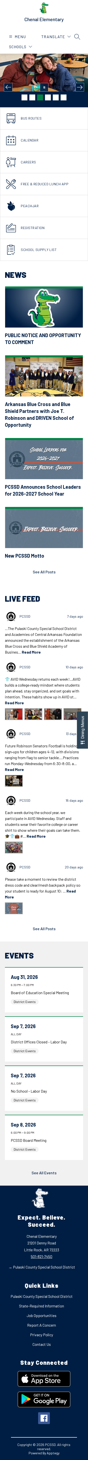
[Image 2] (32, 97)
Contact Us (42, 1344)
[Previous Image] (8, 87)
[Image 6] (63, 97)
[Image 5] (56, 97)
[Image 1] (24, 97)
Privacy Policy (41, 1334)
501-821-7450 (41, 1256)
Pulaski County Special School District (42, 1296)
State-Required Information (41, 1305)
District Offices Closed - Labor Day (40, 1041)
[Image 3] (40, 97)
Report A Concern (41, 1325)
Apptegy (53, 1453)
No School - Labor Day (30, 1091)
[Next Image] (80, 87)
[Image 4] (48, 97)
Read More (31, 652)
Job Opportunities (41, 1315)
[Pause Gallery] (44, 87)
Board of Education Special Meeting (41, 992)
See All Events (44, 1172)
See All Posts (44, 571)
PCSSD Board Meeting (29, 1140)
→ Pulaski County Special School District (41, 1267)
